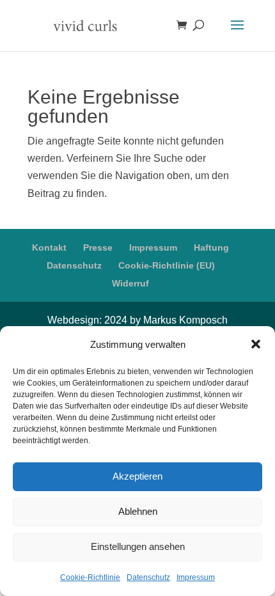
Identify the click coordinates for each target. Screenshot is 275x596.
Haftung (211, 247)
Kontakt (49, 247)
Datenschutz (148, 577)
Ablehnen (137, 511)
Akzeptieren (137, 476)
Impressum (196, 577)
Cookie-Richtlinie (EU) (166, 265)
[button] (255, 344)
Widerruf (130, 283)
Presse (98, 247)
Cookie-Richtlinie (90, 577)
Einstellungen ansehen (138, 546)
